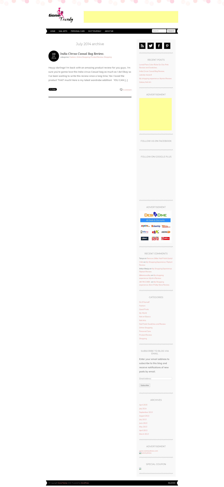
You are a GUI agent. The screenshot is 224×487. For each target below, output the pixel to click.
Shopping (108, 57)
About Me (109, 31)
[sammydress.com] (145, 453)
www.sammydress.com (148, 451)
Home (52, 31)
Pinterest (167, 46)
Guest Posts (144, 309)
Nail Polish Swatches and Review (152, 324)
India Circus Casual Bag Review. (82, 54)
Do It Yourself (94, 31)
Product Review (97, 57)
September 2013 (146, 412)
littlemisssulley (145, 275)
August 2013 (144, 416)
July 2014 (142, 408)
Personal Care (78, 31)
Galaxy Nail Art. (145, 82)
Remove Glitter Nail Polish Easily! (160, 258)
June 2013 (143, 423)
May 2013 (143, 427)
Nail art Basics (145, 317)
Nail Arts (63, 31)
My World (143, 313)
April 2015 (143, 405)
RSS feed (142, 46)
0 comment (127, 90)
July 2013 (142, 419)
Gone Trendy (62, 483)
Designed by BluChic (172, 483)
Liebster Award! (145, 75)
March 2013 (144, 434)
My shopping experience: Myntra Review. (155, 78)
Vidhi (141, 262)
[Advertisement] (131, 17)
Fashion (73, 57)
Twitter (151, 46)
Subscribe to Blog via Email (155, 352)
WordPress (85, 483)
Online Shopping (83, 57)
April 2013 (143, 430)
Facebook (159, 46)
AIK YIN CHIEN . (145, 282)
